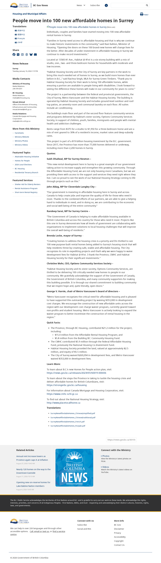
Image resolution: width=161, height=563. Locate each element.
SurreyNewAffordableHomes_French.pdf (68, 421)
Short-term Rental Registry (26, 192)
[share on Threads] (26, 54)
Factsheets (19, 133)
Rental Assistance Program (26, 188)
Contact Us (119, 545)
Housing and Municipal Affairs (29, 13)
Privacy (117, 532)
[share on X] (18, 54)
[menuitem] (92, 524)
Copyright (119, 541)
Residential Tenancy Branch (26, 172)
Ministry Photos (21, 141)
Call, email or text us (39, 531)
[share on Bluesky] (31, 54)
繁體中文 (21, 34)
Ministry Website (22, 137)
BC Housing (20, 168)
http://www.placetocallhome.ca (63, 402)
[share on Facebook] (14, 54)
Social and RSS (84, 528)
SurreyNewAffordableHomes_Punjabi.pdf (68, 426)
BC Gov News (40, 5)
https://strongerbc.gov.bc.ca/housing (67, 385)
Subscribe (95, 5)
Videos (105, 466)
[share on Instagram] (22, 54)
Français (21, 38)
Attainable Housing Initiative (27, 156)
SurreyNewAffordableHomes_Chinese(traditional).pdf (73, 417)
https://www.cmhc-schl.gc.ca (62, 393)
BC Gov (117, 524)
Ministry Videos (21, 145)
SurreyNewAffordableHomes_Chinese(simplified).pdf (73, 413)
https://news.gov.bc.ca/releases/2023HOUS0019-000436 (76, 372)
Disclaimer (119, 528)
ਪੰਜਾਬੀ (20, 42)
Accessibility (120, 537)
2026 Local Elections (23, 164)
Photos (105, 455)
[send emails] (35, 54)
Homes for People (22, 160)
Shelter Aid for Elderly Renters (27, 184)
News (80, 5)
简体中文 (21, 30)
